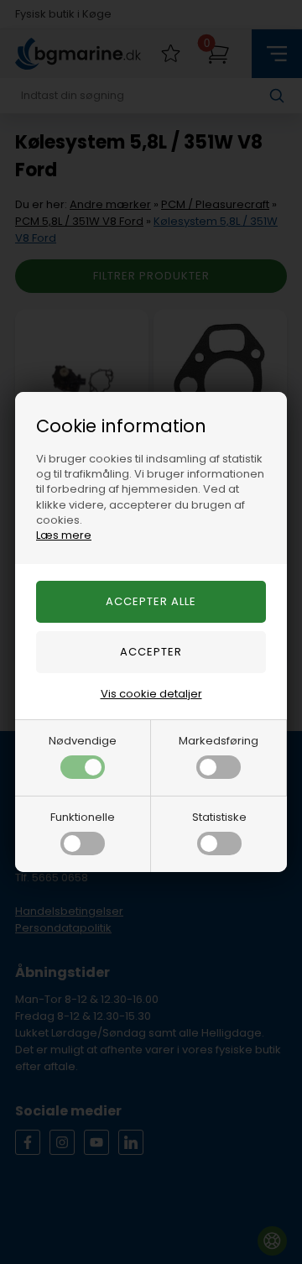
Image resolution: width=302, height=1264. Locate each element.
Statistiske (219, 817)
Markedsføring (218, 741)
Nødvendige (83, 741)
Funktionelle (82, 817)
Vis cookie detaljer (151, 694)
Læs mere (63, 535)
